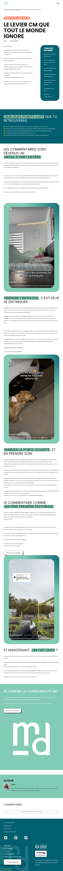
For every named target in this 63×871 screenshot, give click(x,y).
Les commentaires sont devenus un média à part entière (49, 62)
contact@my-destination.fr (10, 831)
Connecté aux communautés (15, 9)
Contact (6, 851)
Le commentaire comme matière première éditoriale (49, 82)
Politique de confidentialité (12, 857)
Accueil (5, 9)
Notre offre (7, 845)
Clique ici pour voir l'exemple (13, 552)
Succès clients (8, 848)
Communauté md (12, 862)
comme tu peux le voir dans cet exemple (13, 347)
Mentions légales (9, 854)
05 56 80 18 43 (7, 828)
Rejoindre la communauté (12, 710)
